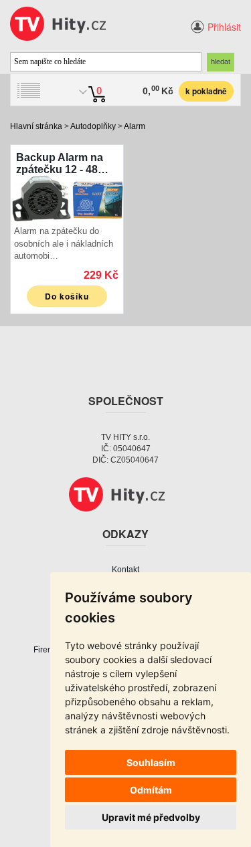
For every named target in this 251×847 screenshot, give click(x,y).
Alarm (134, 126)
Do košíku (67, 296)
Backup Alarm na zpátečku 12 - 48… (62, 163)
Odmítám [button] (151, 790)
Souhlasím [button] (151, 762)
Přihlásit (224, 26)
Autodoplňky (93, 126)
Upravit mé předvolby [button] (151, 817)
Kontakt (125, 569)
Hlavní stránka (36, 126)
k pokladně (206, 91)
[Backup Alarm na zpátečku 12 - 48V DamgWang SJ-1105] (67, 197)
